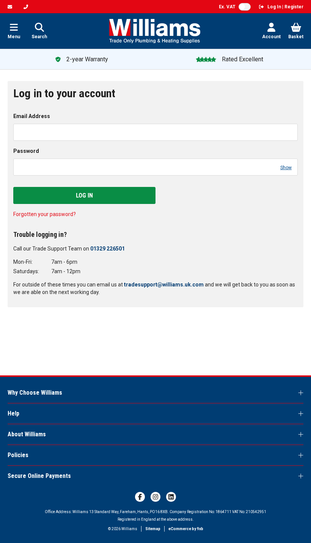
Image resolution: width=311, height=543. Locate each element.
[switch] (245, 7)
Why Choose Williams (35, 392)
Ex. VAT (227, 6)
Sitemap (152, 529)
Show (286, 167)
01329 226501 (107, 249)
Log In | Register (285, 6)
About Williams (27, 434)
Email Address (31, 116)
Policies (18, 455)
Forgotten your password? (44, 214)
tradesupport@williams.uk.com (164, 285)
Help (13, 413)
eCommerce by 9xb (185, 529)
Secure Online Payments (39, 475)
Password (26, 151)
